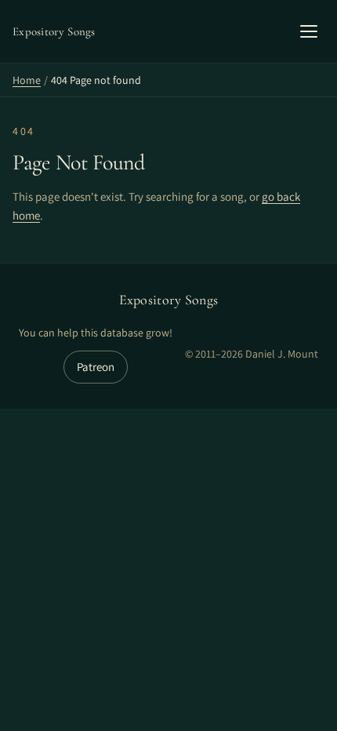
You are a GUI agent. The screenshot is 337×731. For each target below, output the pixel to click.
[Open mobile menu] (308, 31)
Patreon (95, 366)
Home (27, 80)
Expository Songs (169, 299)
